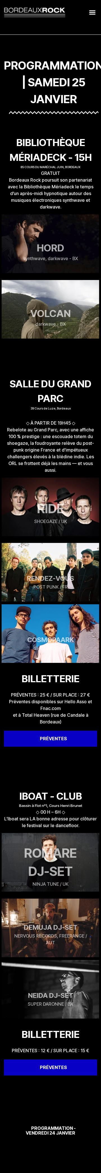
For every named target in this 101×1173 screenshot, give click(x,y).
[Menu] (92, 12)
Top (95, 1165)
